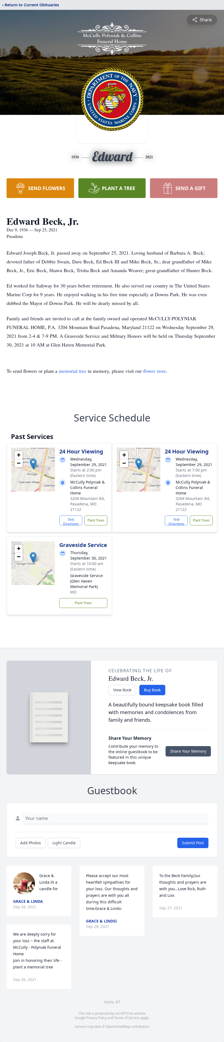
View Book (122, 689)
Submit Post (193, 842)
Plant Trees (95, 520)
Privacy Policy (96, 1017)
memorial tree (72, 371)
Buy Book (152, 689)
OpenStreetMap (118, 1026)
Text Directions (71, 521)
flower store (154, 371)
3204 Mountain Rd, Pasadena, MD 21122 (87, 504)
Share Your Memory (188, 751)
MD (73, 592)
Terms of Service (127, 1017)
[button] (33, 464)
